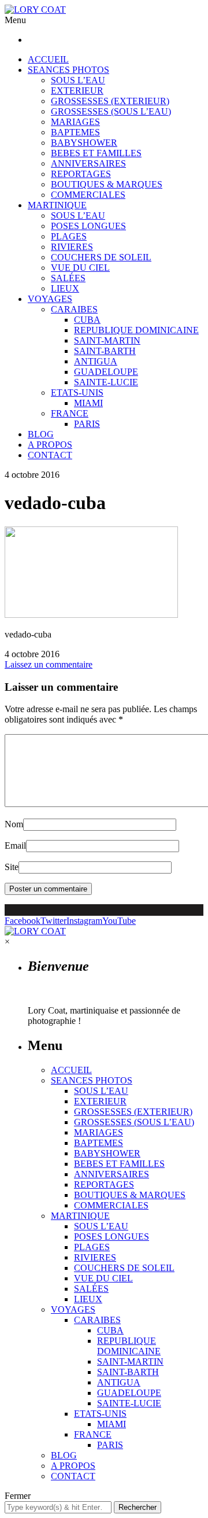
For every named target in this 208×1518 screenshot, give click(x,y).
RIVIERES (72, 247)
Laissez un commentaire (48, 664)
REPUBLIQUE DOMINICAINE (136, 330)
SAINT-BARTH (105, 351)
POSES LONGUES (88, 226)
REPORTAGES (81, 174)
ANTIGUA (95, 361)
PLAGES (69, 236)
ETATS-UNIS (77, 392)
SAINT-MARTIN (107, 340)
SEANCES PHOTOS (68, 70)
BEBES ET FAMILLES (96, 153)
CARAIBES (74, 309)
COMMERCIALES (88, 195)
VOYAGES (50, 299)
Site (11, 867)
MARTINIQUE (57, 205)
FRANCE (69, 413)
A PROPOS (50, 444)
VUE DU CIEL (80, 267)
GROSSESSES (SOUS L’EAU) (111, 111)
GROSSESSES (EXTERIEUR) (110, 101)
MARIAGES (75, 122)
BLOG (41, 434)
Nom (14, 824)
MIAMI (88, 403)
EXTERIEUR (77, 90)
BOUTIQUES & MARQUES (106, 184)
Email (15, 845)
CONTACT (50, 455)
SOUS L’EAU (78, 80)
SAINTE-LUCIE (106, 382)
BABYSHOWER (84, 143)
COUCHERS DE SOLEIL (101, 257)
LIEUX (65, 288)
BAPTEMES (75, 132)
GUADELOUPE (106, 372)
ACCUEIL (48, 59)
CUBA (87, 320)
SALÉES (68, 278)
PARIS (87, 424)
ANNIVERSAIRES (88, 163)
